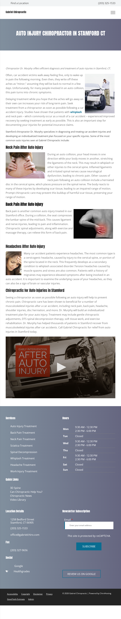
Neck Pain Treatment (22, 439)
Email (68, 519)
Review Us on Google (81, 573)
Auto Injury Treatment (23, 426)
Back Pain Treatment (22, 432)
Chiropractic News (20, 495)
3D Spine (14, 488)
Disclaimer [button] (38, 593)
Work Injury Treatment (23, 471)
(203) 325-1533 (106, 3)
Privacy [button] (49, 593)
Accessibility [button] (12, 593)
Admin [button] (31, 598)
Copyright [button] (25, 593)
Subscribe (88, 546)
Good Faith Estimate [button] (16, 598)
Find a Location (19, 3)
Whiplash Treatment (22, 458)
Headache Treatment (23, 465)
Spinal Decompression (23, 452)
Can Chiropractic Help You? (25, 491)
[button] (60, 367)
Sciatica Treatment (21, 445)
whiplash (76, 112)
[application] (60, 367)
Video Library (17, 499)
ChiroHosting (105, 592)
